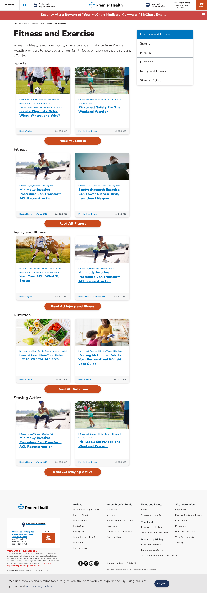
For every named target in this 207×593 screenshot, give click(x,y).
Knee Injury (53, 272)
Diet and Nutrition (27, 351)
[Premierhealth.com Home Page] (16, 24)
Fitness (22, 186)
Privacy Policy (182, 520)
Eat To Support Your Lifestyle (52, 351)
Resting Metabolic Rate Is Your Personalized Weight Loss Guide (99, 359)
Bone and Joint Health (29, 268)
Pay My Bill (79, 531)
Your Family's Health (52, 107)
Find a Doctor (80, 520)
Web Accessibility (184, 537)
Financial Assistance (152, 550)
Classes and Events (151, 515)
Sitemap (179, 542)
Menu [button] (11, 4)
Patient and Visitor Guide (120, 520)
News (144, 509)
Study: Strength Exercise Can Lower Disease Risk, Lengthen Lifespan (99, 194)
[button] (24, 5)
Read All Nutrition (73, 389)
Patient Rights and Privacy (189, 515)
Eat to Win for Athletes (39, 359)
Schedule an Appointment (86, 509)
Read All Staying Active (73, 472)
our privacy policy (39, 586)
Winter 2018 (41, 214)
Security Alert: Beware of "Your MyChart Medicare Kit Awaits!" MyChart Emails (103, 14)
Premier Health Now (87, 131)
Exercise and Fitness (155, 34)
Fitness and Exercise (50, 99)
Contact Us (79, 526)
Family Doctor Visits (28, 99)
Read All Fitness (72, 223)
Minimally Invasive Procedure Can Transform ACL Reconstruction (40, 194)
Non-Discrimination (185, 531)
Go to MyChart (80, 515)
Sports (45, 103)
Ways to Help (114, 537)
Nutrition (59, 355)
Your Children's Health (30, 107)
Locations (112, 509)
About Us (112, 526)
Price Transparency (151, 544)
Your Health (24, 24)
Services (111, 515)
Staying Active (85, 103)
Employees (180, 509)
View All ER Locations (21, 550)
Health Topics (38, 24)
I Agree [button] (161, 583)
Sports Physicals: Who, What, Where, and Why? (39, 113)
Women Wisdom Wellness (154, 532)
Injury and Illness (153, 71)
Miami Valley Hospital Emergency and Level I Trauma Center (23, 534)
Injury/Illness (105, 99)
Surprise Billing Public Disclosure (159, 555)
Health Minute (25, 214)
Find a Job (78, 542)
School (37, 103)
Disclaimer (180, 526)
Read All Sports (73, 141)
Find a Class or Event (84, 537)
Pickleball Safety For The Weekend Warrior (99, 109)
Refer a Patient (80, 548)
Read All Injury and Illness (73, 306)
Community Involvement (119, 531)
